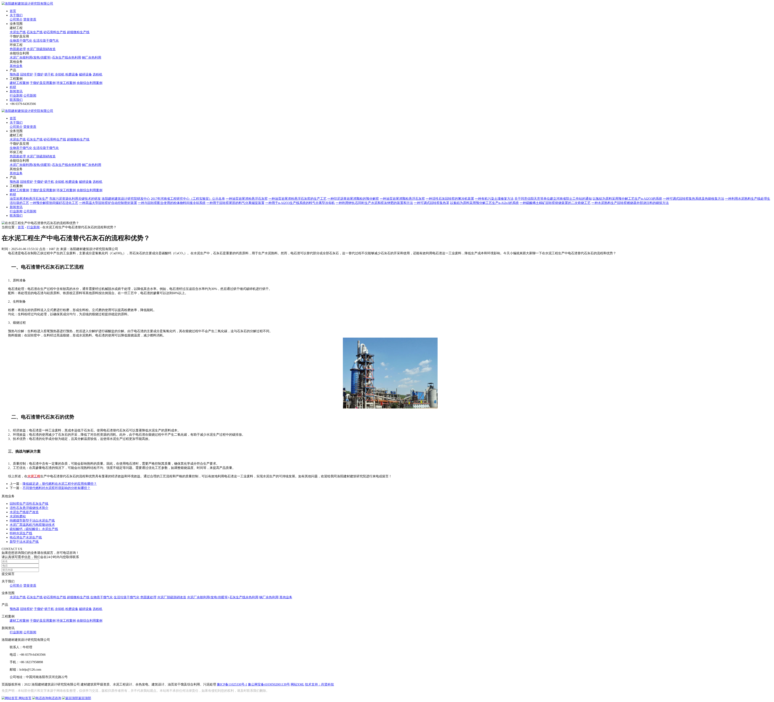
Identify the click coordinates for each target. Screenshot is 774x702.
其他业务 (16, 66)
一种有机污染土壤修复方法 (494, 198)
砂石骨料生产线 (55, 32)
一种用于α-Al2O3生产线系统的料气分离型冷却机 (300, 203)
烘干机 (49, 74)
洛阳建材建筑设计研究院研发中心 (126, 198)
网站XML (297, 684)
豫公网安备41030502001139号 (269, 684)
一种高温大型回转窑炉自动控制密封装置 (108, 203)
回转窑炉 (26, 74)
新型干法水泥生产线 (24, 541)
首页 (13, 11)
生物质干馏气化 (21, 40)
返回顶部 (84, 698)
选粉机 (97, 74)
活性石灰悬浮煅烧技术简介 (29, 508)
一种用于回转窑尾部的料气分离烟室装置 (235, 203)
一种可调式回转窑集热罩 (431, 203)
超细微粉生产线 (78, 32)
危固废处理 (18, 49)
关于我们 (16, 15)
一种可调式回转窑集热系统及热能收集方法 (693, 198)
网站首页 (24, 698)
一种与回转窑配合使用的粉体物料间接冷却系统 (172, 203)
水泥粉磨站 (18, 516)
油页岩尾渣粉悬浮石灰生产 (29, 198)
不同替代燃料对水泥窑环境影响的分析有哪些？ (56, 488)
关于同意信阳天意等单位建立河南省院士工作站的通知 (553, 198)
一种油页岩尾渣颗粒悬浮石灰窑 (402, 198)
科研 (13, 87)
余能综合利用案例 (89, 83)
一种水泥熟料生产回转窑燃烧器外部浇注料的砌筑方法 (630, 203)
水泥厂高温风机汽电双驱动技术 (32, 524)
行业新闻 (16, 95)
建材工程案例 (19, 83)
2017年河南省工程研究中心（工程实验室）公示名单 (188, 198)
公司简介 (16, 19)
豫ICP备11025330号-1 (232, 684)
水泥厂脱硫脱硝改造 (41, 49)
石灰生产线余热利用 (66, 57)
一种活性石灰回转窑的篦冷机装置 (450, 198)
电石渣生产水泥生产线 (26, 537)
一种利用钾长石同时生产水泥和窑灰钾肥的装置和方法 (374, 203)
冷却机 (59, 74)
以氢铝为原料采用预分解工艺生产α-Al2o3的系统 (484, 203)
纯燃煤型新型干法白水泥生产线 (32, 520)
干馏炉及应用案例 (43, 83)
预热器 (14, 74)
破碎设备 (85, 74)
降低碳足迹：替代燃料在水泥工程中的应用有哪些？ (60, 483)
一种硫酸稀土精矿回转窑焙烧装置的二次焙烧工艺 (555, 203)
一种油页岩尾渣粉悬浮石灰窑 (247, 198)
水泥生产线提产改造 (24, 512)
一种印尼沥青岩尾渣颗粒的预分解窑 (353, 198)
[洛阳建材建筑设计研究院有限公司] (27, 3)
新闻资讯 (16, 91)
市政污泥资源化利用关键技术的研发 (75, 198)
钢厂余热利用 (91, 57)
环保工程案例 (66, 83)
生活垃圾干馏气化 (46, 40)
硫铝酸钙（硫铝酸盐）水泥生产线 (34, 529)
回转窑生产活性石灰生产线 (29, 503)
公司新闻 (29, 95)
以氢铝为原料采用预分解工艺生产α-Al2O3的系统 (627, 198)
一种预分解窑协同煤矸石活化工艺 (54, 203)
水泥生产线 (18, 32)
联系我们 (16, 99)
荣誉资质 (29, 19)
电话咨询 (54, 698)
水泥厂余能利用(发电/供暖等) (30, 57)
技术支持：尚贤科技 (319, 684)
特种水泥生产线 (21, 533)
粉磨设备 (71, 74)
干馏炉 (39, 74)
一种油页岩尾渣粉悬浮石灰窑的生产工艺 (297, 198)
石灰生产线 (35, 32)
